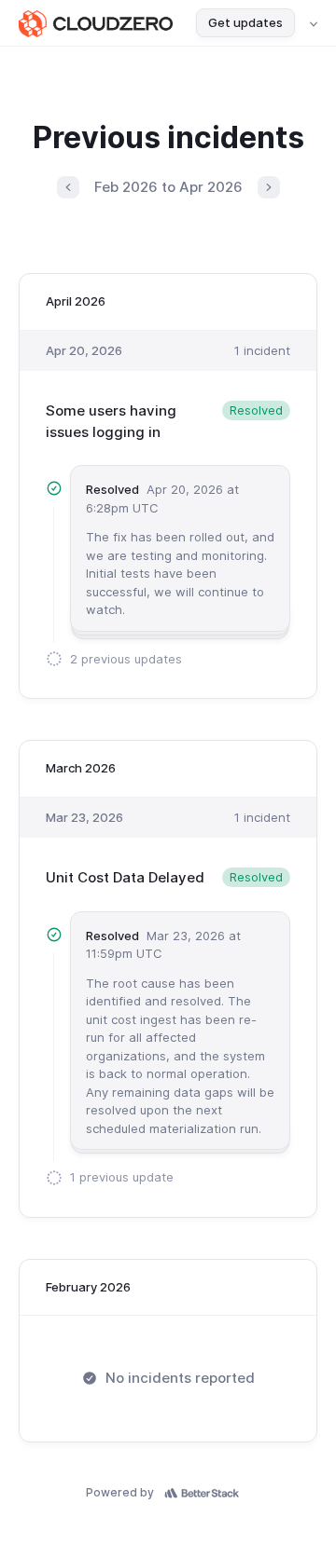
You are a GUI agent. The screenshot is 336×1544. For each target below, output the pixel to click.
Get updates (245, 22)
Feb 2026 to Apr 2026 (168, 187)
